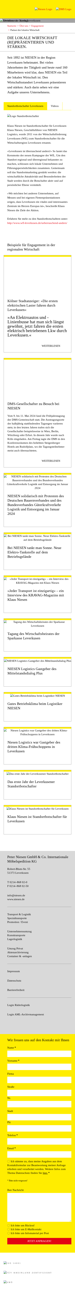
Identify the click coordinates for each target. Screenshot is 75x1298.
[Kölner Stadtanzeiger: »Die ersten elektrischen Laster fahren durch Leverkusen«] (37, 303)
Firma (10, 1073)
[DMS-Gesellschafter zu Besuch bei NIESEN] (37, 412)
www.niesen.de (16, 899)
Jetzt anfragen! (39, 1241)
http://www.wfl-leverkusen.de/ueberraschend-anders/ (37, 223)
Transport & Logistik (19, 914)
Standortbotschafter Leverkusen (25, 106)
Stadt (10, 1111)
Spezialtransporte (17, 918)
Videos (55, 106)
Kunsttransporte (16, 935)
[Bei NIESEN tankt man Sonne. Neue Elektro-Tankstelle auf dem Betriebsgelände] (37, 551)
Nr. (9, 1098)
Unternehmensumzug (19, 931)
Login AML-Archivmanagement (25, 1014)
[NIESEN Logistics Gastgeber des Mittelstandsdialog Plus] (37, 671)
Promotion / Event (17, 922)
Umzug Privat (15, 948)
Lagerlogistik (14, 939)
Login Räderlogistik (18, 1005)
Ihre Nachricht (15, 1190)
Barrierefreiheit (15, 990)
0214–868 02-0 (18, 882)
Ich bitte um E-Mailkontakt (26, 1229)
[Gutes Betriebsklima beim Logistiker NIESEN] (37, 706)
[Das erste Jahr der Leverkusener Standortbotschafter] (37, 784)
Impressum (13, 971)
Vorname (13, 1060)
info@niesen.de (16, 895)
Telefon (12, 1135)
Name (11, 1047)
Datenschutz (14, 980)
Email (11, 1148)
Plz (9, 1122)
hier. (45, 1172)
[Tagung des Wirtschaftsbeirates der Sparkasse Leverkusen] (37, 635)
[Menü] (7, 7)
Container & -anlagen (19, 956)
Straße (10, 1086)
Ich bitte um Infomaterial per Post (30, 1233)
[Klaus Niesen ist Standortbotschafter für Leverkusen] (37, 819)
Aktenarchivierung (18, 952)
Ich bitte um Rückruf (22, 1225)
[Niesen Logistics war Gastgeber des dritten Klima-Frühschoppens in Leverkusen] (37, 745)
